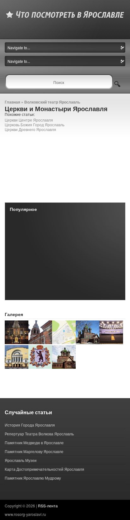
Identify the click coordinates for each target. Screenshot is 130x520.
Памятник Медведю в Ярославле (34, 442)
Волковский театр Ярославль (52, 102)
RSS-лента (48, 505)
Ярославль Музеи (21, 460)
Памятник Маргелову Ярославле (34, 451)
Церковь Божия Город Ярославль (34, 124)
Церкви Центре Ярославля (29, 120)
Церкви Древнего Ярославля (30, 129)
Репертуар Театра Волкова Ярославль (39, 433)
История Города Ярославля (30, 424)
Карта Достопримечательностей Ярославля (44, 469)
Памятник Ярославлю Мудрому (33, 478)
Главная (12, 102)
